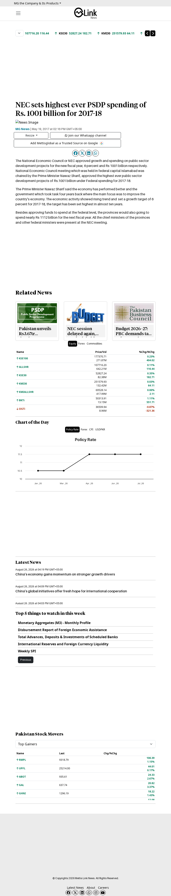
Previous (25, 660)
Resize (30, 135)
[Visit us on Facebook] (68, 892)
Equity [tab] (72, 343)
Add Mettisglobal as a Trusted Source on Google (64, 143)
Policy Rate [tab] (72, 429)
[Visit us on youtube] (103, 892)
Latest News (75, 888)
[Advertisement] (85, 66)
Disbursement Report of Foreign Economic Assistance (62, 630)
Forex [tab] (81, 343)
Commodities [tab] (94, 343)
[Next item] (152, 33)
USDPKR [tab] (100, 429)
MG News (22, 129)
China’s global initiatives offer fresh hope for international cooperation (71, 591)
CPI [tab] (91, 429)
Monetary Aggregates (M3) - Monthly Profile (54, 622)
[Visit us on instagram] (96, 892)
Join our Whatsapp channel (87, 135)
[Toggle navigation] (18, 13)
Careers (103, 888)
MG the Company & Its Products (36, 3)
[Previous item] (147, 33)
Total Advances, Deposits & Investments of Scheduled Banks (68, 637)
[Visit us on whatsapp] (89, 892)
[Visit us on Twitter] (75, 892)
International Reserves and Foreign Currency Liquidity (63, 644)
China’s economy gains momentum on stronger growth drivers (65, 574)
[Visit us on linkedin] (82, 892)
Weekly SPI (27, 651)
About (91, 888)
